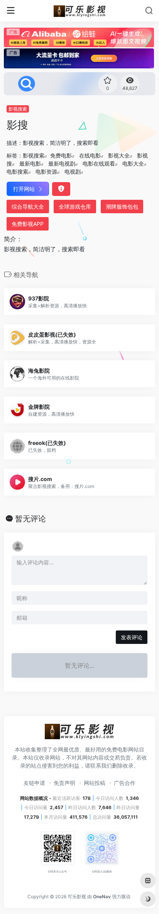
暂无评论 (30, 518)
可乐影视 (77, 896)
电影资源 (46, 171)
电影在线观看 (99, 163)
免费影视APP (28, 224)
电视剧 (72, 171)
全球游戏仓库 (75, 206)
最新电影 (30, 163)
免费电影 (61, 155)
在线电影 (90, 155)
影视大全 (119, 155)
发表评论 (131, 637)
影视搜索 (17, 109)
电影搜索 (17, 171)
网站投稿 (94, 783)
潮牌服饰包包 (122, 206)
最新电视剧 (61, 163)
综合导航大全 (28, 206)
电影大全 (133, 163)
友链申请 (34, 783)
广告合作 (124, 783)
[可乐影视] (80, 11)
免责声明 (64, 783)
